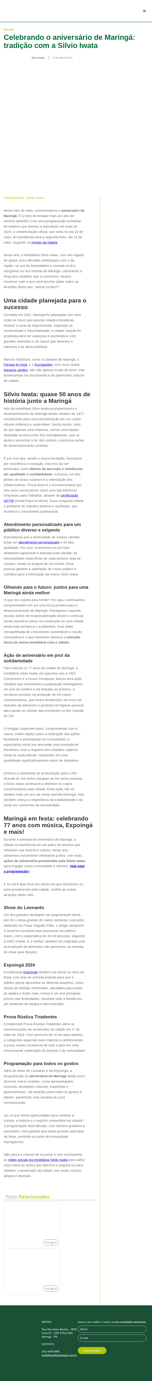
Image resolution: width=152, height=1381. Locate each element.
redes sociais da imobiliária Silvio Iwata (38, 1160)
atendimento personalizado (39, 542)
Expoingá (30, 972)
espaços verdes (16, 370)
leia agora (50, 1242)
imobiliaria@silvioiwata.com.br (59, 1355)
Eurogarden (43, 365)
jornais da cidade (44, 242)
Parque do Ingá (15, 365)
